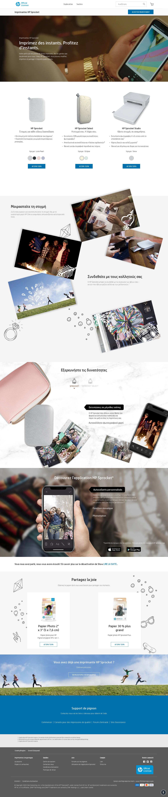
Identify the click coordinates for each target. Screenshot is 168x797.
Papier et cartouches (22, 764)
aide (73, 758)
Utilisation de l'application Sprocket (83, 764)
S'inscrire (103, 764)
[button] (163, 792)
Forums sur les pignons (79, 762)
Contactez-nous (48, 764)
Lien (101, 762)
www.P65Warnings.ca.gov (145, 781)
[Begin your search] (144, 4)
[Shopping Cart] (152, 5)
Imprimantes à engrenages (24, 758)
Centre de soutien (49, 762)
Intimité (17, 781)
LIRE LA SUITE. (110, 564)
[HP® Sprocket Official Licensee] (22, 4)
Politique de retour (49, 770)
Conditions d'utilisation (50, 767)
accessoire (18, 762)
